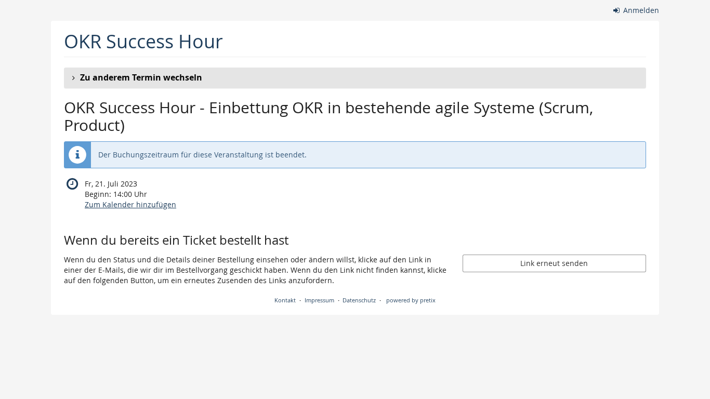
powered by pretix (411, 300)
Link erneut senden (554, 263)
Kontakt (285, 300)
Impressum (319, 300)
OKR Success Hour (143, 41)
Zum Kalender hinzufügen (130, 204)
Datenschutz (359, 300)
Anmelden (640, 10)
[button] (355, 78)
